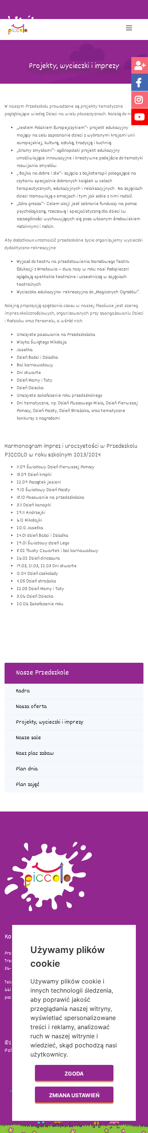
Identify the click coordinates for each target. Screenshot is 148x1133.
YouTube (139, 116)
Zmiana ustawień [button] (74, 1095)
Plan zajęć (27, 784)
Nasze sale (28, 738)
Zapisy (139, 65)
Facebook (139, 82)
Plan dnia (27, 769)
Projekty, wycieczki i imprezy (49, 722)
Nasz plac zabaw (35, 753)
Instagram (139, 99)
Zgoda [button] (74, 1073)
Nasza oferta (31, 706)
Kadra (23, 691)
